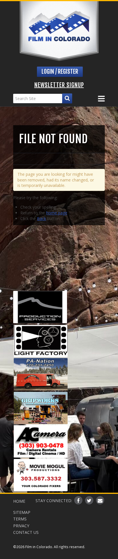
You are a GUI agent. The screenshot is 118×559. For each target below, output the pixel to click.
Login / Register (60, 71)
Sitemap (21, 512)
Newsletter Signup (59, 85)
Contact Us (26, 532)
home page (56, 212)
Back (41, 218)
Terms (20, 519)
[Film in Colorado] (59, 31)
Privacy (21, 525)
